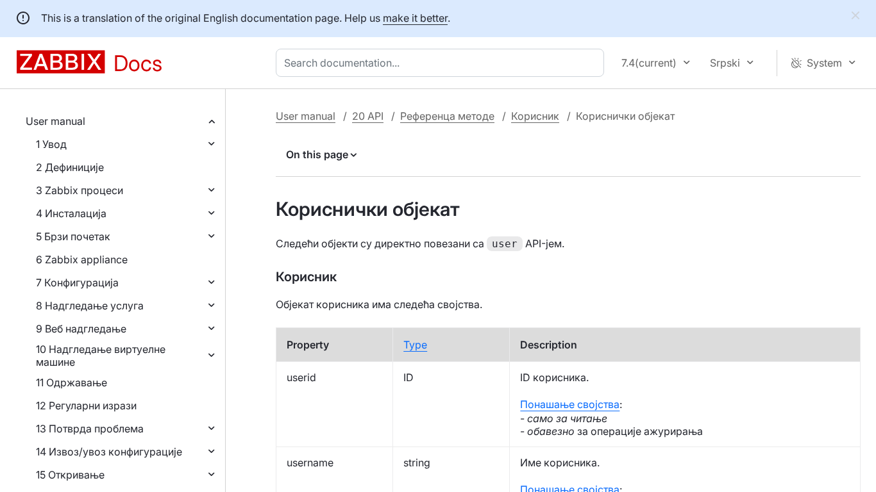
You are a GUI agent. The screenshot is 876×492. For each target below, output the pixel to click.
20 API (367, 116)
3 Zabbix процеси (79, 190)
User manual (55, 121)
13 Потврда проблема (90, 428)
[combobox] (442, 63)
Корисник (535, 116)
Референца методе (447, 116)
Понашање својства (569, 404)
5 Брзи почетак (73, 236)
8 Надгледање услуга (90, 305)
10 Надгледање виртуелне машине (100, 355)
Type (415, 344)
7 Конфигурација (77, 282)
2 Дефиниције (70, 167)
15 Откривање (70, 474)
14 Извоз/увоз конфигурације (109, 451)
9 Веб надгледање (81, 328)
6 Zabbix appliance (82, 259)
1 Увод (51, 144)
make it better (415, 18)
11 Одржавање (71, 382)
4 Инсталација (71, 213)
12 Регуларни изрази (86, 405)
